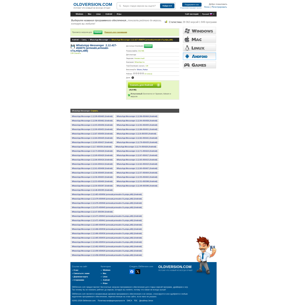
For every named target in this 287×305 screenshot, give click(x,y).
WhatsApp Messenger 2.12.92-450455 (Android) (137, 125)
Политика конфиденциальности (111, 301)
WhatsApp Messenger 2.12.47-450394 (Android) (92, 212)
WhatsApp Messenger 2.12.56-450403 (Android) (92, 177)
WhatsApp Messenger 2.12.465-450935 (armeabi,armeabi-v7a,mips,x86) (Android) (107, 238)
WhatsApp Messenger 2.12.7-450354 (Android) (92, 147)
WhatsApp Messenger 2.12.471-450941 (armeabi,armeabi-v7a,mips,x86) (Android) (107, 220)
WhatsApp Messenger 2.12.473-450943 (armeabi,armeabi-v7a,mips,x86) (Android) (107, 216)
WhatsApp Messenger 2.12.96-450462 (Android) (92, 121)
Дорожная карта (81, 277)
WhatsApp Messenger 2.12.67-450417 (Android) (137, 155)
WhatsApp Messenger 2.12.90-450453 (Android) (92, 129)
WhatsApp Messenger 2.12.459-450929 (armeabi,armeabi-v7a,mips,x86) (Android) (107, 251)
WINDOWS (199, 30)
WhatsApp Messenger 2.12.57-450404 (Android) (137, 173)
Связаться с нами (81, 273)
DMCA (129, 301)
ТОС (136, 301)
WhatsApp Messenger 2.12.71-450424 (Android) (137, 151)
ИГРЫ (199, 64)
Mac (89, 14)
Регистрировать (219, 7)
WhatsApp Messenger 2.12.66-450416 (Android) (92, 160)
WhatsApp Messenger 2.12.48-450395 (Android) (92, 190)
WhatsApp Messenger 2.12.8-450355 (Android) (136, 134)
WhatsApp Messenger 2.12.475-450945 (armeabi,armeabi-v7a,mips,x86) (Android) (107, 207)
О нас (76, 270)
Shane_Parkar (142, 69)
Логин (207, 7)
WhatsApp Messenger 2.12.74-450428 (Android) (136, 147)
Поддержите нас (192, 5)
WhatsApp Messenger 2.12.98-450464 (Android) (137, 116)
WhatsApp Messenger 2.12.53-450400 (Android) (92, 181)
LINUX (199, 47)
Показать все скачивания (115, 32)
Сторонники (79, 280)
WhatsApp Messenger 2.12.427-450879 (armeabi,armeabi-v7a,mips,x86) (93, 48)
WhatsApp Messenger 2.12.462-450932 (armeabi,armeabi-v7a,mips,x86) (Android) (107, 246)
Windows (79, 14)
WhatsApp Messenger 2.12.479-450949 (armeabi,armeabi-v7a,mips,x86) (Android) (107, 199)
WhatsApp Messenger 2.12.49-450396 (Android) (137, 186)
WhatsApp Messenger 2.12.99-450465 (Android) (92, 116)
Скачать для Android (141, 85)
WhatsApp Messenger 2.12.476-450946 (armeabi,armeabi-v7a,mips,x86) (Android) (107, 203)
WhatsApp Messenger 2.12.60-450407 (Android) (137, 168)
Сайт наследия (192, 14)
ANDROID (199, 56)
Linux (98, 14)
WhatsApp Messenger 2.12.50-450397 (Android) (92, 186)
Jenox (150, 301)
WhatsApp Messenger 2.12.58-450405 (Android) (92, 173)
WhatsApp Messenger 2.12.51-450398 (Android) (137, 181)
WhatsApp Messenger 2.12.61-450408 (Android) (92, 168)
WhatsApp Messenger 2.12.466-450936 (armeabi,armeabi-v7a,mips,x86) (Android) (107, 233)
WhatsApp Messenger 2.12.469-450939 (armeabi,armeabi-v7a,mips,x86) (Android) (107, 225)
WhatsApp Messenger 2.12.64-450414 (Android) (92, 164)
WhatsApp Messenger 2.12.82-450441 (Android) (137, 138)
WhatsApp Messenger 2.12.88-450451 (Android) (137, 129)
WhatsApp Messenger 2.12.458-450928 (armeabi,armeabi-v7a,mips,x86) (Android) (107, 255)
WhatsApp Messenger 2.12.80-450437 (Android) (92, 142)
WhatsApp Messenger (99, 40)
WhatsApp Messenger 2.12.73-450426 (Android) (92, 151)
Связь (84, 40)
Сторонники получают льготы (190, 8)
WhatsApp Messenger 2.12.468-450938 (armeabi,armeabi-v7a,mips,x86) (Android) (107, 229)
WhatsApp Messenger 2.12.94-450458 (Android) (137, 121)
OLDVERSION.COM (92, 4)
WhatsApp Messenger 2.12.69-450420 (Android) (92, 155)
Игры (119, 14)
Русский (205, 14)
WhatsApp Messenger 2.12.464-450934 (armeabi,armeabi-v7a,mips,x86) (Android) (107, 242)
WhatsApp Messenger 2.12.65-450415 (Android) (137, 160)
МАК (199, 39)
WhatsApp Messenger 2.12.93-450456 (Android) (92, 125)
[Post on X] (133, 77)
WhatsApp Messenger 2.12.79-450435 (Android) (137, 142)
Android (108, 14)
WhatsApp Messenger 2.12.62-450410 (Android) (137, 164)
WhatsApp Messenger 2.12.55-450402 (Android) (137, 177)
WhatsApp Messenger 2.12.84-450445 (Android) (92, 138)
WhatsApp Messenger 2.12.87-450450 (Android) (92, 134)
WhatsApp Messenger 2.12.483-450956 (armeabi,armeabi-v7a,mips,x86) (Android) (107, 194)
